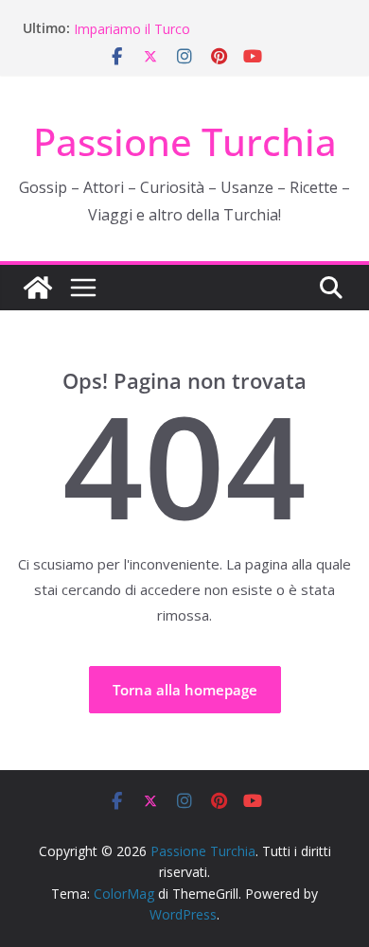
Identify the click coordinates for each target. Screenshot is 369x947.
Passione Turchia (185, 141)
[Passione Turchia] (38, 287)
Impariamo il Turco (132, 30)
